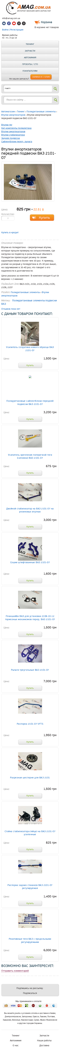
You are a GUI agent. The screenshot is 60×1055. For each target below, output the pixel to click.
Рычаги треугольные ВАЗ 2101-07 (30, 670)
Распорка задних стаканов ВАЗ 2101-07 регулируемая (30, 887)
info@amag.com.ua (11, 18)
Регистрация (16, 29)
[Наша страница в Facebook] (9, 24)
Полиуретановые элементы (41, 111)
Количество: (8, 214)
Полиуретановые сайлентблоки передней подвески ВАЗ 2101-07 (29, 402)
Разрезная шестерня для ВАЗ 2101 (30, 777)
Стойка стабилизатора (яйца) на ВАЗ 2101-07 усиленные (30, 833)
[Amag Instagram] (18, 24)
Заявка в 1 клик (41, 77)
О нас (16, 1045)
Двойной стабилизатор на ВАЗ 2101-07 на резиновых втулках (30, 510)
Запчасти (30, 51)
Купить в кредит (10, 232)
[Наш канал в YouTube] (14, 24)
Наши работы (44, 1040)
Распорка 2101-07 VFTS (30, 724)
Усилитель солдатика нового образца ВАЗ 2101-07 (30, 349)
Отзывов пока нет (10, 309)
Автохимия (30, 57)
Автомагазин (8, 111)
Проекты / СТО (30, 64)
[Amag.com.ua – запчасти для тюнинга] (30, 13)
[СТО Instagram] (23, 24)
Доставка (44, 1045)
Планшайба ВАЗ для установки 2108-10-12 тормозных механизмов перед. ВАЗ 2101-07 (30, 618)
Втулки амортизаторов (13, 115)
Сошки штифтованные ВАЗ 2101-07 (30, 562)
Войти (5, 29)
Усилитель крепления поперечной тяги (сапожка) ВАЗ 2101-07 (30, 456)
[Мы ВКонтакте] (4, 24)
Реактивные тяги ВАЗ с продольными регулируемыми (30, 940)
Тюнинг (30, 44)
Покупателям (30, 71)
